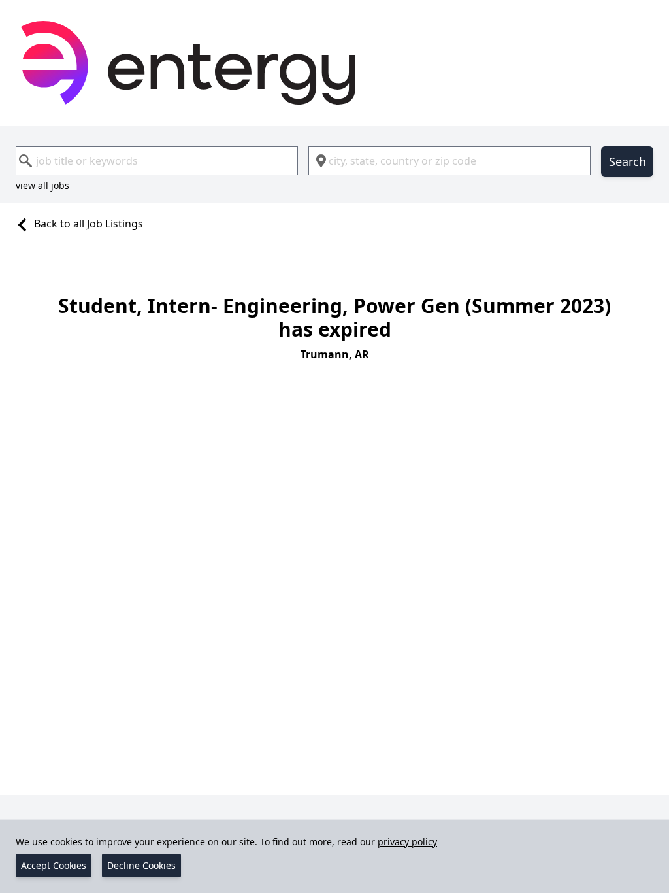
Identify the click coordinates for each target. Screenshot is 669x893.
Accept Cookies (53, 865)
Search (627, 161)
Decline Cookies (141, 865)
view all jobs (42, 185)
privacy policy (407, 841)
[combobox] (157, 160)
